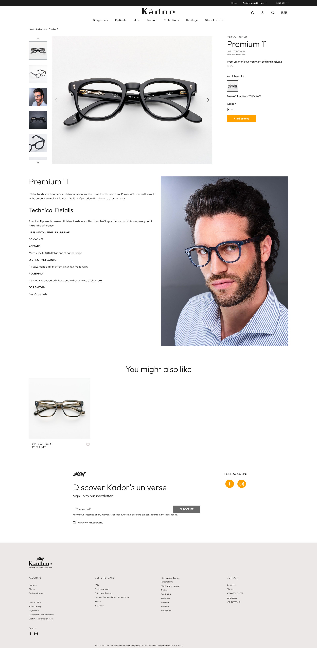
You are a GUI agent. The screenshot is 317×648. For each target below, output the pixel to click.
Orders (164, 590)
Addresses (165, 598)
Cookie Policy (35, 602)
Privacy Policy (35, 606)
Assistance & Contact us (255, 2)
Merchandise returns (170, 586)
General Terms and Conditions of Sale (112, 597)
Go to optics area (36, 593)
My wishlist (166, 611)
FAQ (97, 585)
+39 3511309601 (234, 602)
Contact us (231, 585)
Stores (234, 2)
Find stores (241, 118)
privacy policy (96, 522)
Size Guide (99, 605)
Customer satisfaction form (41, 619)
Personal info (167, 582)
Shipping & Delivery (103, 593)
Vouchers (165, 602)
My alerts (165, 606)
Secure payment (102, 589)
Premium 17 (42, 446)
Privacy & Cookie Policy (172, 645)
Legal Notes (34, 610)
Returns (98, 601)
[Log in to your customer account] (262, 12)
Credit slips (166, 594)
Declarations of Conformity (41, 615)
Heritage (32, 585)
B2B (284, 12)
